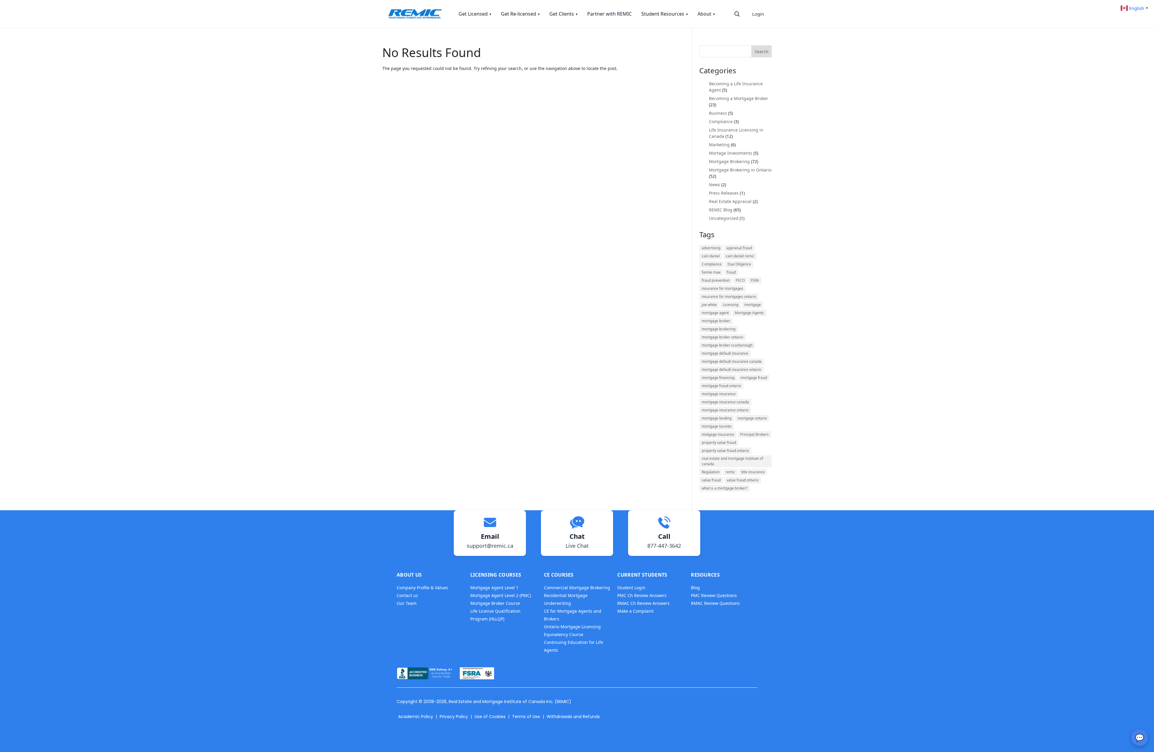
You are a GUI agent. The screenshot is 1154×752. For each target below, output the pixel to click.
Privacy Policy (454, 717)
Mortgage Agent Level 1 (494, 587)
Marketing (719, 144)
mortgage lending (716, 418)
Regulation (710, 472)
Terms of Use (526, 717)
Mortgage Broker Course (495, 603)
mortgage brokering (718, 329)
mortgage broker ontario (722, 337)
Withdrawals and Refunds (573, 717)
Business (718, 113)
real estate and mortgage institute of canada (732, 461)
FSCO (740, 280)
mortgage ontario (752, 418)
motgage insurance (718, 434)
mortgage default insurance (725, 353)
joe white (709, 304)
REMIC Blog (720, 210)
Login (758, 14)
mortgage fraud (753, 377)
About (706, 14)
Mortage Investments (730, 153)
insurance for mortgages (722, 288)
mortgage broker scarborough (727, 345)
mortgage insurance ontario (725, 410)
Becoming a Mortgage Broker (738, 98)
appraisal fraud (739, 247)
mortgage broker (716, 320)
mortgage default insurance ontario (731, 369)
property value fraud (719, 442)
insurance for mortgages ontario (729, 296)
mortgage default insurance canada (732, 361)
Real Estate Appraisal (730, 201)
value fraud (711, 480)
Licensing (730, 304)
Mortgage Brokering (729, 161)
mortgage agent (715, 312)
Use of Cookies (490, 717)
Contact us (407, 595)
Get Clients (563, 14)
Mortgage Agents (749, 312)
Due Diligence (739, 264)
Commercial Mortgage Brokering (577, 587)
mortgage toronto (716, 426)
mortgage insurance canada (725, 402)
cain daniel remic (740, 256)
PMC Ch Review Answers (642, 595)
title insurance (753, 472)
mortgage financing (718, 377)
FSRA (755, 280)
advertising (711, 247)
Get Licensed (475, 14)
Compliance (721, 121)
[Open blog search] (737, 14)
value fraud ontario (743, 480)
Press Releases (724, 193)
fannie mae (711, 272)
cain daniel (711, 256)
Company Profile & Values (422, 587)
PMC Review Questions (714, 595)
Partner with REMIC (609, 14)
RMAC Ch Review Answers (643, 603)
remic (730, 472)
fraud (731, 272)
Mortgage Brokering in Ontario (740, 170)
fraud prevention (716, 280)
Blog (695, 587)
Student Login (631, 587)
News (714, 184)
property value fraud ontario (725, 450)
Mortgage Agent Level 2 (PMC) (500, 595)
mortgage (752, 304)
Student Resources (664, 14)
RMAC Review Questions (715, 603)
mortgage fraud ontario (721, 385)
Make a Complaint (635, 611)
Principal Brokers (754, 434)
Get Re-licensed (520, 14)
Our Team (407, 603)
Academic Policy (415, 717)
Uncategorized (723, 218)
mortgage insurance (719, 393)
